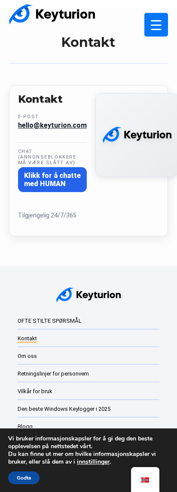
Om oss (27, 356)
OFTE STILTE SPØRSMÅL (50, 321)
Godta (24, 477)
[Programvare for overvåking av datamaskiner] (52, 14)
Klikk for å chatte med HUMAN (52, 179)
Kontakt (27, 338)
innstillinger (93, 462)
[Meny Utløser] (156, 25)
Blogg (25, 426)
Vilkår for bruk (35, 391)
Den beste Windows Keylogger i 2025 (64, 409)
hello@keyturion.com (52, 125)
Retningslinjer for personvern (53, 373)
